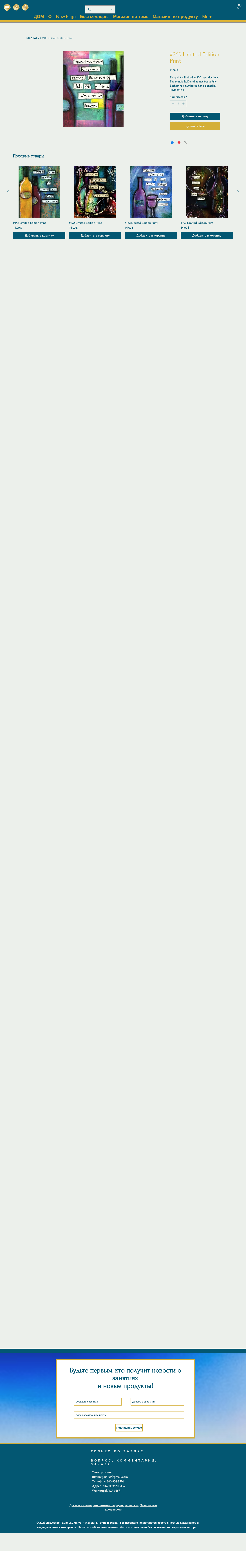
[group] (123, 202)
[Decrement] (172, 103)
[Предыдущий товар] (8, 192)
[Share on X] (186, 143)
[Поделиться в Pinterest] (179, 143)
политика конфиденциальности (117, 1505)
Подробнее (177, 89)
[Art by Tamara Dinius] (7, 7)
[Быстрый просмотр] (39, 192)
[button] (239, 6)
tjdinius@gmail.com (115, 1476)
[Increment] (183, 103)
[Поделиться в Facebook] (172, 143)
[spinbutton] (178, 103)
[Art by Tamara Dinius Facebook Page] (25, 7)
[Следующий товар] (238, 192)
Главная (31, 38)
